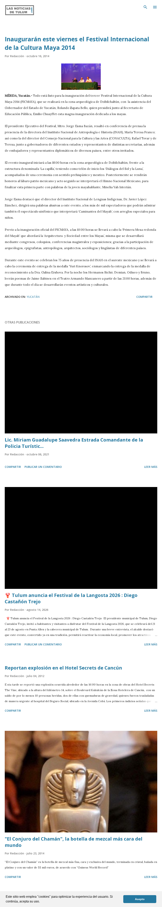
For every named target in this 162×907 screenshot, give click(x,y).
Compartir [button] (144, 297)
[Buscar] (145, 7)
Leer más (150, 467)
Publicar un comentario (43, 467)
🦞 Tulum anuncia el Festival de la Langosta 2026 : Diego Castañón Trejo (71, 598)
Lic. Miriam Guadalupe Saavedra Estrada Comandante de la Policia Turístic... (74, 442)
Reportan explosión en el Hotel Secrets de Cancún (63, 667)
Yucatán (33, 297)
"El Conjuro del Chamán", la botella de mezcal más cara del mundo (73, 841)
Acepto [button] (140, 899)
